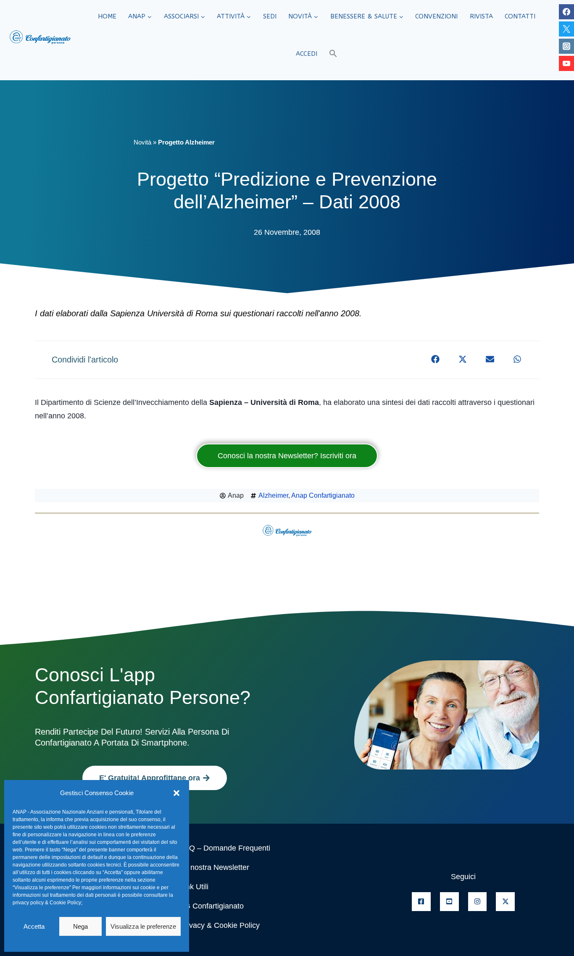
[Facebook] (566, 11)
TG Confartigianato (212, 906)
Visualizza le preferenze (143, 926)
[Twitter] (566, 29)
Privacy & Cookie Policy (220, 925)
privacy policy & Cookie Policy (47, 903)
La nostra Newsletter (214, 867)
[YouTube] (566, 63)
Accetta (34, 926)
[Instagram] (566, 46)
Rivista (481, 16)
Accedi (306, 54)
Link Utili (194, 886)
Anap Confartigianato (323, 495)
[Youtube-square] (449, 901)
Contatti (520, 16)
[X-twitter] (505, 901)
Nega (80, 926)
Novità (142, 142)
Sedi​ (269, 16)
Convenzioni (436, 16)
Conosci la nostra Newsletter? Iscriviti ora (287, 456)
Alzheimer (273, 495)
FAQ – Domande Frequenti (225, 848)
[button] (176, 793)
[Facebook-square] (421, 901)
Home (107, 16)
